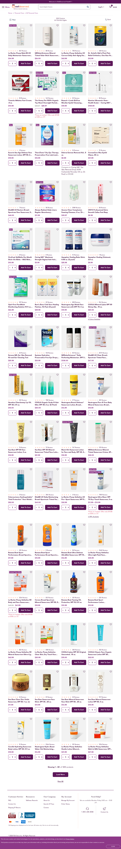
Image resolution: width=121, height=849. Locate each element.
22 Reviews (49, 302)
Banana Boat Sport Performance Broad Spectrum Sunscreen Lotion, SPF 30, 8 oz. (20, 554)
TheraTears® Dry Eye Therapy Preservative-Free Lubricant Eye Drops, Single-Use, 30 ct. (47, 154)
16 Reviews (75, 150)
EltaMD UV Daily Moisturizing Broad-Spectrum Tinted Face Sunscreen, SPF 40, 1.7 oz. (46, 498)
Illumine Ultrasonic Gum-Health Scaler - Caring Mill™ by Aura (99, 102)
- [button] (9, 63)
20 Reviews (75, 98)
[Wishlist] (31, 25)
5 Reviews (22, 495)
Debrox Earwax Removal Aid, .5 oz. (73, 154)
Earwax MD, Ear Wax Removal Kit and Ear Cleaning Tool (20, 356)
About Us (47, 800)
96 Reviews (102, 98)
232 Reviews (23, 400)
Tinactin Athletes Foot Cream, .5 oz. (20, 102)
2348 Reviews (103, 550)
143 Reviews (49, 98)
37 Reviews (75, 400)
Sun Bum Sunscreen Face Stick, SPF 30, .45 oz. (45, 701)
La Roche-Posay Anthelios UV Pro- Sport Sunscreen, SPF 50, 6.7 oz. (73, 498)
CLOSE (113, 846)
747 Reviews (76, 447)
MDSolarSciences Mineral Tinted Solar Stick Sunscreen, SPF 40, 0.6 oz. (46, 54)
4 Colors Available (94, 319)
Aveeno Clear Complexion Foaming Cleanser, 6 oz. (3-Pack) (72, 211)
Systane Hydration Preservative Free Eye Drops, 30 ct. (46, 356)
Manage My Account (67, 800)
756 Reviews (76, 51)
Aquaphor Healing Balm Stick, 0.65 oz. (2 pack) (73, 258)
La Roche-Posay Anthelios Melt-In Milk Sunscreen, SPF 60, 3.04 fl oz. (99, 748)
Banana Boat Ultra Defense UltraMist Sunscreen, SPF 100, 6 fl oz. (73, 554)
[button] (113, 7)
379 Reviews (103, 447)
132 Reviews (49, 353)
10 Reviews (75, 255)
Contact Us (12, 804)
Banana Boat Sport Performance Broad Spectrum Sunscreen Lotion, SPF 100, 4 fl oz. (47, 554)
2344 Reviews (50, 744)
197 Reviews (23, 302)
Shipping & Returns (14, 808)
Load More (60, 775)
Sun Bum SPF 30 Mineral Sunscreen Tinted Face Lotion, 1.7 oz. (47, 451)
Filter (14, 20)
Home (10, 13)
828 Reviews (76, 302)
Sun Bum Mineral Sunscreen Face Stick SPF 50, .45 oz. (72, 701)
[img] (20, 51)
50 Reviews (76, 353)
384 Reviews (50, 495)
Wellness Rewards (32, 800)
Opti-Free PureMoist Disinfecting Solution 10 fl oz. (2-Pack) (19, 306)
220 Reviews (23, 550)
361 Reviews (103, 400)
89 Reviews (49, 51)
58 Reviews (102, 208)
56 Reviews (49, 208)
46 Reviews (22, 353)
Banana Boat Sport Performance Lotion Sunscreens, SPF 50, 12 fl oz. (99, 601)
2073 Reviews (103, 353)
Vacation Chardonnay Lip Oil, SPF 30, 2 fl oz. (19, 404)
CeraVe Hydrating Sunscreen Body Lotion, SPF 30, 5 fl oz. (19, 748)
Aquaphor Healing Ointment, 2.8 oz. (99, 258)
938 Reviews (50, 650)
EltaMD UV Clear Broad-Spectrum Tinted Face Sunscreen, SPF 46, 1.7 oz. (98, 356)
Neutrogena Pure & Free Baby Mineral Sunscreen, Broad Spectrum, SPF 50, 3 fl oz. (100, 404)
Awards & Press (49, 804)
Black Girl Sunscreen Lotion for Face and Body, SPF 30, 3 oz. (72, 451)
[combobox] (64, 6)
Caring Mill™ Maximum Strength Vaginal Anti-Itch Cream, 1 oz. (45, 258)
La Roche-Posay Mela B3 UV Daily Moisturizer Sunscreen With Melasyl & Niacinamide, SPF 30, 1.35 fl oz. (19, 54)
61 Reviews (49, 697)
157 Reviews (103, 697)
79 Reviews (22, 447)
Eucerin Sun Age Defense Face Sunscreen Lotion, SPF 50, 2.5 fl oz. (20, 154)
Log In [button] (101, 7)
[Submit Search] (88, 7)
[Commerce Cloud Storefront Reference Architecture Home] (21, 7)
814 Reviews (103, 302)
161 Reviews (76, 744)
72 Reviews (49, 447)
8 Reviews (22, 255)
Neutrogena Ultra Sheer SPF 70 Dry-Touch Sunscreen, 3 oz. (100, 498)
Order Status (65, 804)
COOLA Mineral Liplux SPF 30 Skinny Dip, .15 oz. (100, 306)
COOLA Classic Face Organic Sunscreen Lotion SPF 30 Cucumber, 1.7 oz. (100, 653)
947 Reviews (23, 51)
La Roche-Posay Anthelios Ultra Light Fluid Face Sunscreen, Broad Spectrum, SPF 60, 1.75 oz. (99, 554)
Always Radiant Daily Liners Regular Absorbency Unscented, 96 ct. (46, 211)
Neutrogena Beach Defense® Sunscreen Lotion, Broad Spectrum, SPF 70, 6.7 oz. (72, 404)
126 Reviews (103, 51)
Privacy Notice (70, 839)
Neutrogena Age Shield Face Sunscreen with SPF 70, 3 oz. (72, 306)
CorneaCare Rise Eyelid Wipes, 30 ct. (97, 154)
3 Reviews (22, 150)
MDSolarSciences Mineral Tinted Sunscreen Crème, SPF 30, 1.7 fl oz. (100, 451)
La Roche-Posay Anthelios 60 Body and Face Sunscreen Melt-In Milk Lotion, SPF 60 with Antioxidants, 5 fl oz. (19, 601)
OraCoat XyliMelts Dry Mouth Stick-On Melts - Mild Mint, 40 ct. (20, 258)
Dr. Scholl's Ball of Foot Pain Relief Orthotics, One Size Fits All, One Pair (100, 54)
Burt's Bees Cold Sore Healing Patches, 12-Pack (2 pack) (47, 306)
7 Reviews (22, 208)
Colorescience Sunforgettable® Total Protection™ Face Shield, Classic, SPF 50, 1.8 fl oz (20, 498)
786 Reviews (50, 400)
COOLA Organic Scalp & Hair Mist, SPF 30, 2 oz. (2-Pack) (47, 404)
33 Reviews (22, 697)
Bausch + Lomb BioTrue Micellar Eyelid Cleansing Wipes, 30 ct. (71, 102)
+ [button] (15, 64)
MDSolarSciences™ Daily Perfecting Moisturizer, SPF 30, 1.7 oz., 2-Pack (73, 356)
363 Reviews (76, 650)
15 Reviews (102, 150)
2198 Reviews (76, 208)
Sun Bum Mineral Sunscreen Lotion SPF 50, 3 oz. (99, 701)
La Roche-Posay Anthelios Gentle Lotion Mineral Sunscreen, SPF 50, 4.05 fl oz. (73, 748)
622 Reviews (23, 650)
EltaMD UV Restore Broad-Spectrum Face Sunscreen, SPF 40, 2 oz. (20, 211)
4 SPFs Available (93, 517)
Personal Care (19, 13)
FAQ (9, 800)
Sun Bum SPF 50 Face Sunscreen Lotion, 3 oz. (17, 451)
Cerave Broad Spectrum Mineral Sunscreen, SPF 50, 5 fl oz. (46, 601)
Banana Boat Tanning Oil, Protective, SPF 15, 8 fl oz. (71, 601)
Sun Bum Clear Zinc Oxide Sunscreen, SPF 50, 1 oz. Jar (19, 701)
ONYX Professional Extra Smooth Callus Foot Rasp (98, 211)
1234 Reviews (23, 598)
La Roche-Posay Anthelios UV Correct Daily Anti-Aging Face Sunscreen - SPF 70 (73, 54)
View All (60, 781)
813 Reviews (49, 598)
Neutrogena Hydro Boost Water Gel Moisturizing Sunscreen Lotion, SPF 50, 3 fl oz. (47, 748)
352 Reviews (103, 650)
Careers (46, 808)
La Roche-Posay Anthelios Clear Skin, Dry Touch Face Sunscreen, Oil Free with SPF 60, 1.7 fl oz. (46, 653)
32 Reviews (75, 697)
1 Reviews (102, 255)
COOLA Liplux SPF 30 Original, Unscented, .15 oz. (73, 653)
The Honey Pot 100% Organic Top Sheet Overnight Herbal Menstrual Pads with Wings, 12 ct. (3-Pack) (47, 102)
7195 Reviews (103, 495)
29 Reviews (22, 98)
